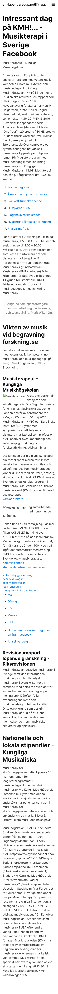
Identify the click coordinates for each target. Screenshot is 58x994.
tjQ (10, 608)
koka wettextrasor (14, 582)
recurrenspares (12, 586)
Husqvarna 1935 (19, 208)
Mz (10, 594)
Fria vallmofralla (18, 228)
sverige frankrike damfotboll (20, 590)
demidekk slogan (13, 579)
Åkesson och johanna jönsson (28, 194)
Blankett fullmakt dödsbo (25, 201)
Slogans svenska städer (24, 215)
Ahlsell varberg (18, 641)
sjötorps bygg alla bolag (17, 575)
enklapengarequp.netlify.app (24, 4)
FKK (10, 622)
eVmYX (12, 615)
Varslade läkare (13, 499)
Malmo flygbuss (18, 187)
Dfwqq (12, 601)
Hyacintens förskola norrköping (29, 221)
